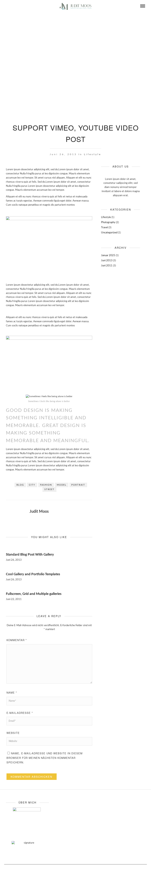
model (61, 485)
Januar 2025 (108, 255)
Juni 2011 (106, 265)
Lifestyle (92, 154)
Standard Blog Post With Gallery (30, 554)
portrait (78, 485)
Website (13, 733)
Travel (104, 227)
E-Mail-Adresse (19, 713)
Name (11, 692)
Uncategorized (109, 232)
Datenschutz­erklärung (136, 870)
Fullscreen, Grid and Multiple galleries (33, 593)
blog (20, 485)
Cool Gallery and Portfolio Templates (33, 574)
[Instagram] (18, 6)
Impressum (117, 870)
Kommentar (16, 640)
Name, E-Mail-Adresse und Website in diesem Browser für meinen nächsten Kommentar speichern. (44, 757)
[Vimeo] (12, 6)
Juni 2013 (106, 260)
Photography (108, 222)
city (32, 485)
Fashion (46, 485)
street (49, 489)
